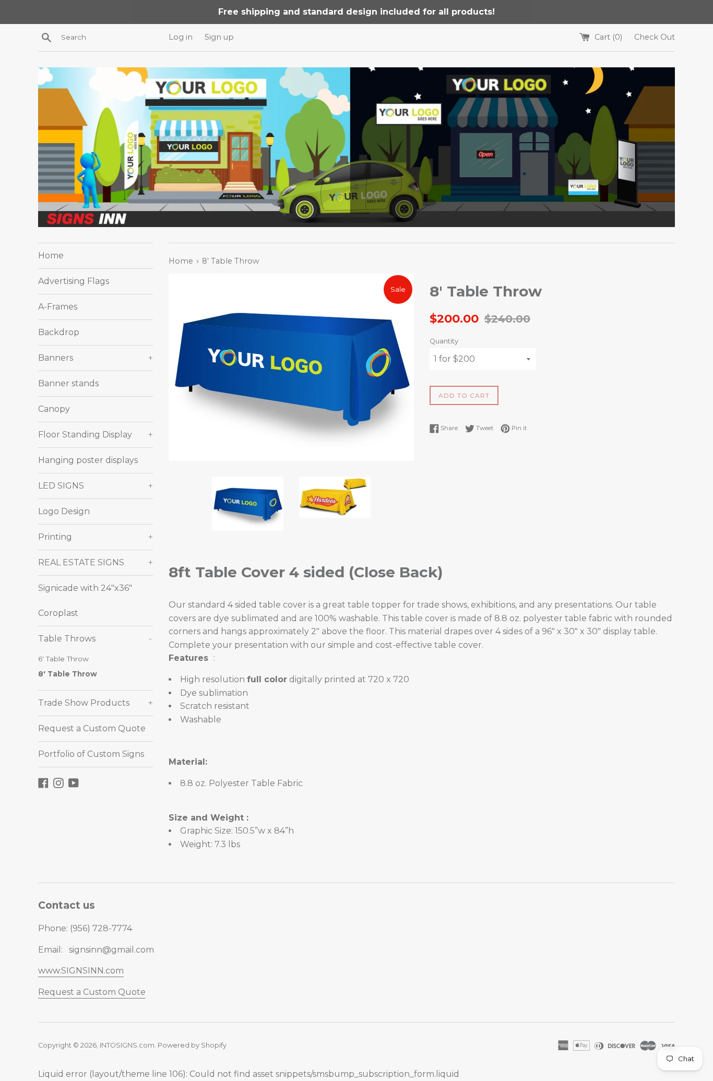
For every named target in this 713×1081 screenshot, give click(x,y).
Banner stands (68, 383)
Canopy (54, 409)
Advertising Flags (73, 281)
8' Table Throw (67, 674)
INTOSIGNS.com (127, 1045)
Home (51, 255)
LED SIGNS (95, 486)
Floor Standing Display (95, 434)
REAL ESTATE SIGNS (95, 562)
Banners (95, 358)
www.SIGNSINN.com (81, 971)
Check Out (654, 37)
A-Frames (57, 307)
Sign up (219, 37)
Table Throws (95, 639)
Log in (181, 37)
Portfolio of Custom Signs (91, 754)
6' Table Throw (63, 659)
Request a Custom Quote (92, 728)
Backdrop (58, 332)
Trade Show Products (95, 703)
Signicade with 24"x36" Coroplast (85, 600)
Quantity (444, 341)
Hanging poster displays (88, 460)
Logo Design (64, 511)
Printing (95, 537)
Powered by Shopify (192, 1045)
